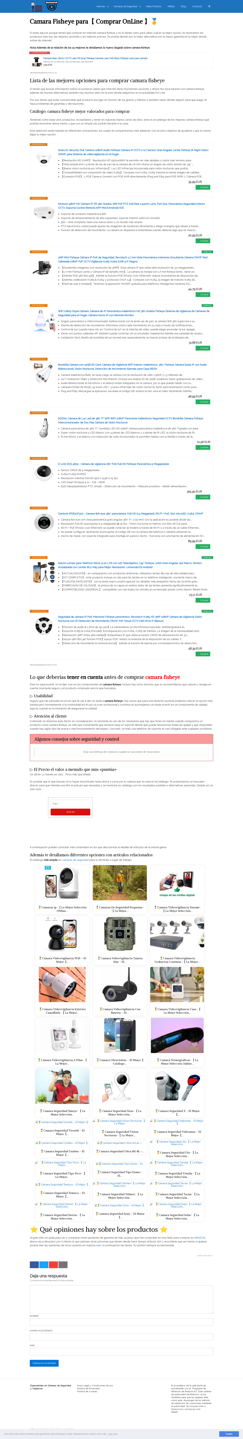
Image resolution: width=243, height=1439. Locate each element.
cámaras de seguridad (75, 859)
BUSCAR (70, 812)
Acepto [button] (229, 1434)
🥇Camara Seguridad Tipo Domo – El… (120, 1173)
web (98, 1245)
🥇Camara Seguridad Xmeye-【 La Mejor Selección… (62, 1112)
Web (32, 1345)
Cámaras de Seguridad (125, 6)
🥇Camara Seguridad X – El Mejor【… (177, 1112)
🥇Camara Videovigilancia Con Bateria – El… (119, 1010)
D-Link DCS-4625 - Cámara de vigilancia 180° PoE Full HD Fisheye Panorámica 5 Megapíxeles (113, 463)
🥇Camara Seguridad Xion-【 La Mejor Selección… (119, 1112)
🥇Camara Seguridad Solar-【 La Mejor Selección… (177, 1216)
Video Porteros (153, 6)
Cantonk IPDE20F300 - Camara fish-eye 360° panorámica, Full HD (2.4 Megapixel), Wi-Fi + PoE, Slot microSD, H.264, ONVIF (130, 513)
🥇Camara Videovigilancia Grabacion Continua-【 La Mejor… (177, 959)
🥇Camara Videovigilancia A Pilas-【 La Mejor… (62, 1061)
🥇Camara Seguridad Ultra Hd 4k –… (120, 1151)
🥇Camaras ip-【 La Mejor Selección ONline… (62, 909)
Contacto (197, 6)
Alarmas (100, 6)
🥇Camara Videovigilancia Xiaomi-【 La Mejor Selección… (177, 909)
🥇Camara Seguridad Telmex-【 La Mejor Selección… (120, 1195)
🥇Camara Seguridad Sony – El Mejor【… (120, 1215)
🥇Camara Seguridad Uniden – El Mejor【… (62, 1153)
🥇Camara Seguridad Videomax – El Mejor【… (177, 1133)
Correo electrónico (41, 1331)
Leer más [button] (112, 1434)
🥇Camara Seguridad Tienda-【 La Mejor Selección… (177, 1175)
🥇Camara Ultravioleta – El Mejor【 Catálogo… (120, 1061)
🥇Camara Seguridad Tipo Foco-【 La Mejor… (62, 1175)
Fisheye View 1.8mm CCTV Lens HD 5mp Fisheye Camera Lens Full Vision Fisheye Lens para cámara (95, 58)
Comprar (204, 187)
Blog (183, 6)
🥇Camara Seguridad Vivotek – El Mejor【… (62, 1132)
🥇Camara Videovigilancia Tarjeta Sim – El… (119, 959)
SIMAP (174, 1412)
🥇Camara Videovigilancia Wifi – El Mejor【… (62, 959)
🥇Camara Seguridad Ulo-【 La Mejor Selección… (177, 1154)
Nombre (34, 1316)
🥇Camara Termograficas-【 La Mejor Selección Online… (177, 1061)
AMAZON (199, 1237)
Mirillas (171, 6)
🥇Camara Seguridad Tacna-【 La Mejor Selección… (177, 1195)
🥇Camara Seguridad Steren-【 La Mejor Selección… (62, 1216)
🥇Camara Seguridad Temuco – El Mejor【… (62, 1194)
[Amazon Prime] (206, 182)
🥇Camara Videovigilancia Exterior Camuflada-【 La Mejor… (62, 1010)
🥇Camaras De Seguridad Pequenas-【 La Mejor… (120, 909)
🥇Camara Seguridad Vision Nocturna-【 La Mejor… (119, 1133)
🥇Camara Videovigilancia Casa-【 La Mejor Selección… (177, 1010)
